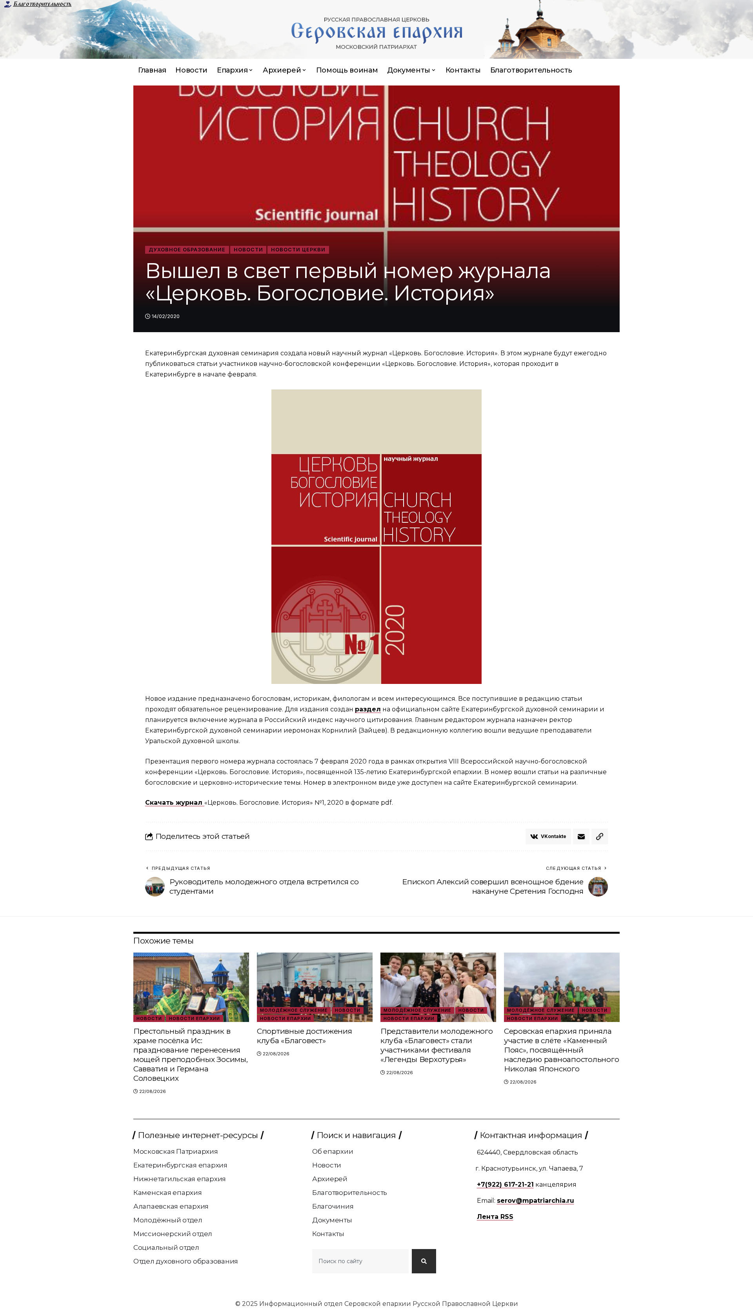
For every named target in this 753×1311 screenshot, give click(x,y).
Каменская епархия (167, 1192)
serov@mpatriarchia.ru (535, 1200)
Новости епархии (194, 1018)
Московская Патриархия (175, 1151)
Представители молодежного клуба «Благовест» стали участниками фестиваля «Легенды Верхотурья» (436, 1045)
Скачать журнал (174, 802)
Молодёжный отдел (167, 1220)
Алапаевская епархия (171, 1206)
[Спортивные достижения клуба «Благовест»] (315, 987)
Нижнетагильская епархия (179, 1179)
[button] (599, 836)
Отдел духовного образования (185, 1261)
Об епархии (332, 1151)
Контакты (328, 1234)
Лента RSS (495, 1216)
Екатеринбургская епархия (180, 1165)
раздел (368, 709)
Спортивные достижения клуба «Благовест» (304, 1036)
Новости (248, 250)
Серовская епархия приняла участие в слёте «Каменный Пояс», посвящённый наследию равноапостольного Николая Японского (561, 1050)
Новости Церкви (298, 250)
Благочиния (333, 1206)
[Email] (581, 836)
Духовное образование (187, 250)
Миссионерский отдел (172, 1234)
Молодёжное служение (294, 1010)
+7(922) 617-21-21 (505, 1184)
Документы (332, 1220)
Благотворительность (42, 4)
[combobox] (360, 1261)
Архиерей (329, 1179)
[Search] (424, 1261)
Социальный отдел (166, 1247)
